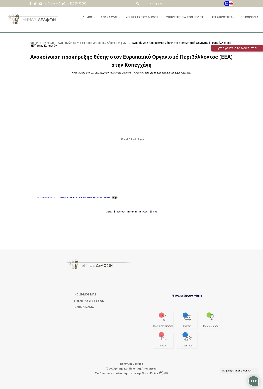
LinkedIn (133, 212)
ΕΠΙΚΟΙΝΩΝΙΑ (85, 307)
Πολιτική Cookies (131, 364)
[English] (231, 3)
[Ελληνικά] (226, 3)
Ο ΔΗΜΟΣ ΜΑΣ (86, 294)
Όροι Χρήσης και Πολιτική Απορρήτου (132, 368)
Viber (155, 212)
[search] (157, 3)
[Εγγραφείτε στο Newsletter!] (131, 31)
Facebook (120, 212)
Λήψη (115, 197)
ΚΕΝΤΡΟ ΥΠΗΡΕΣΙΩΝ (90, 301)
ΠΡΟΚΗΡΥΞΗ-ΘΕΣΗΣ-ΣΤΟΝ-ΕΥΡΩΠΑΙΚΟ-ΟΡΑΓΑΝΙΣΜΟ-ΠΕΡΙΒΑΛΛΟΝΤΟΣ (73, 197)
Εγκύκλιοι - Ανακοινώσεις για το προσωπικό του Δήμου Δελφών (84, 43)
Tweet (145, 212)
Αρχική (34, 43)
